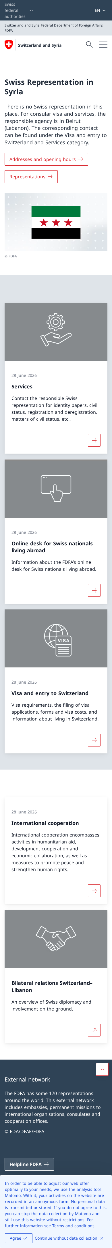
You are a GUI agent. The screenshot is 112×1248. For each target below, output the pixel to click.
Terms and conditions (73, 1225)
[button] (102, 1069)
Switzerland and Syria (39, 45)
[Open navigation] (103, 44)
